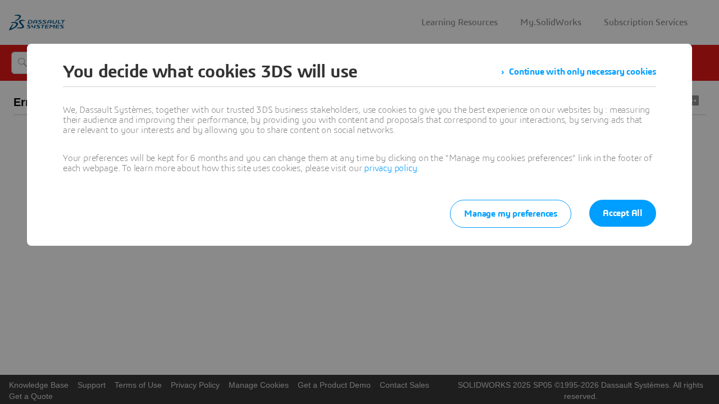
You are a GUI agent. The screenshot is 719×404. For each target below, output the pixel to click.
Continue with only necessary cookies (582, 71)
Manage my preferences (510, 213)
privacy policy (390, 168)
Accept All (623, 213)
